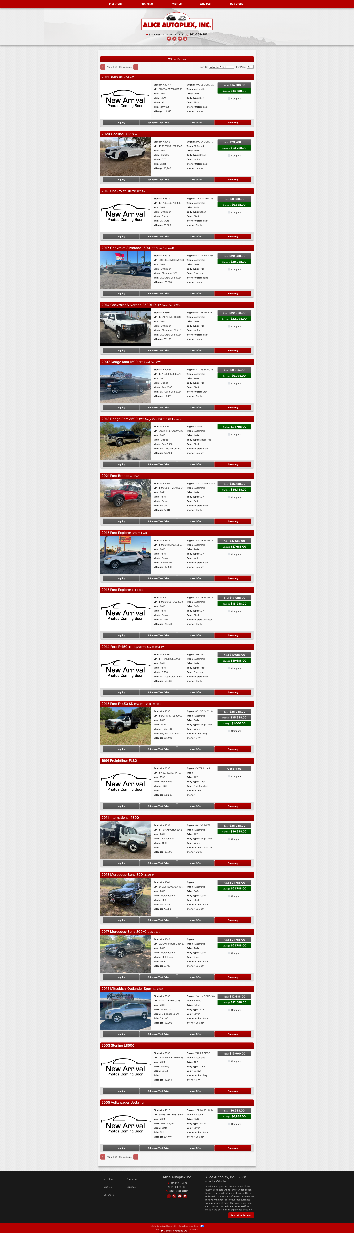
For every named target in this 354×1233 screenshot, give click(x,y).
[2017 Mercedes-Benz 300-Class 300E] (125, 953)
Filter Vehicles (178, 59)
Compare (236, 98)
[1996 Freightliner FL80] (125, 782)
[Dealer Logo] (177, 21)
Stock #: (158, 84)
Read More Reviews (241, 1215)
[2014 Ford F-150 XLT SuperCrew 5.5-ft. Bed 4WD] (125, 668)
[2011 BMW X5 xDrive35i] (125, 99)
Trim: (156, 106)
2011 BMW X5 (118, 77)
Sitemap (181, 1226)
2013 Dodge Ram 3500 (141, 419)
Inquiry (121, 122)
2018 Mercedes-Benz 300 (127, 875)
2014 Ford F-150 (133, 647)
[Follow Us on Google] (185, 39)
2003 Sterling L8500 (117, 1045)
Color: (190, 102)
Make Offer (195, 122)
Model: (157, 102)
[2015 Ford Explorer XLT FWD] (125, 612)
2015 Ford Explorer (124, 533)
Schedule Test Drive (158, 122)
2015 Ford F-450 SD (131, 704)
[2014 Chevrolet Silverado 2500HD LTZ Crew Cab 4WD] (125, 327)
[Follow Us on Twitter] (174, 39)
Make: (157, 98)
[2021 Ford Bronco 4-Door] (125, 498)
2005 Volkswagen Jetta (122, 1102)
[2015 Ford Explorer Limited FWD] (125, 555)
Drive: (190, 93)
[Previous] (102, 67)
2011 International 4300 (120, 818)
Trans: (190, 89)
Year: (156, 93)
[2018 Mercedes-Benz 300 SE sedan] (125, 896)
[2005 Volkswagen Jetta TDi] (125, 1124)
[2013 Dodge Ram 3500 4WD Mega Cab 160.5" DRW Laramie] (125, 441)
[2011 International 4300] (125, 839)
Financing (233, 122)
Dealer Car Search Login (158, 1226)
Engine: (191, 84)
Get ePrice (234, 768)
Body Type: (193, 98)
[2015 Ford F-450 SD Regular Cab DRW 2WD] (125, 725)
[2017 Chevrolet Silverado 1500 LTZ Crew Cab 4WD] (125, 270)
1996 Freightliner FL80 (119, 761)
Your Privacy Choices (192, 1226)
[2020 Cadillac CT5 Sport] (125, 156)
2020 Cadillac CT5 (120, 134)
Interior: (191, 111)
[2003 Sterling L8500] (125, 1067)
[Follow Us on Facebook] (169, 39)
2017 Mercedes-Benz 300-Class (130, 932)
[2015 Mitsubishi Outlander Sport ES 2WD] (125, 1010)
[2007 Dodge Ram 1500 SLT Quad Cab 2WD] (125, 384)
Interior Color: (194, 106)
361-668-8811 (199, 34)
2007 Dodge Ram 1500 (131, 362)
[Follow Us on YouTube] (180, 39)
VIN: (156, 89)
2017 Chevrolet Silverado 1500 (137, 248)
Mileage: (158, 111)
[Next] (135, 67)
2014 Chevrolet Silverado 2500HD (140, 305)
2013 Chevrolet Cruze (124, 191)
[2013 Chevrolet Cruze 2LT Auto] (125, 213)
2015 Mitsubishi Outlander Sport (132, 989)
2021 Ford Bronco (120, 476)
